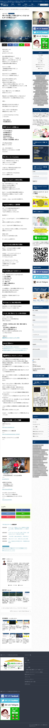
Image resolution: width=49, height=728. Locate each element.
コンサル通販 (45, 87)
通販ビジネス (45, 102)
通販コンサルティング (38, 102)
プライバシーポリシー (29, 679)
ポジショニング (43, 94)
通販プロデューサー (37, 103)
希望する (34, 362)
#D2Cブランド (39, 77)
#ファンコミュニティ (38, 81)
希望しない (35, 364)
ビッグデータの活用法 (44, 91)
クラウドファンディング (38, 87)
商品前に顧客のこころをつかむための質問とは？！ (15, 350)
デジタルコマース (7, 524)
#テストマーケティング (41, 78)
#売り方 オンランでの (16, 548)
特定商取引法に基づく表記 (30, 681)
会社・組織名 (35, 310)
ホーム (26, 657)
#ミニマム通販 (44, 83)
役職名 (34, 320)
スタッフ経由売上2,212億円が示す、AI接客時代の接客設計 (18, 542)
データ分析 (45, 88)
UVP (45, 86)
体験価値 (41, 96)
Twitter (16, 585)
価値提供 (45, 96)
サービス (19, 4)
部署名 (34, 315)
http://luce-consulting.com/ (8, 427)
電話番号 (34, 344)
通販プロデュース (44, 103)
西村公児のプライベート (32, 5)
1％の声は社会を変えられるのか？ (11, 346)
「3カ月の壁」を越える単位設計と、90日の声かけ (18, 536)
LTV (36, 86)
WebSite (10, 585)
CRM (47, 84)
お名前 (34, 171)
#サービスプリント (7, 548)
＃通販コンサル (40, 105)
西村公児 (9, 561)
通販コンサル (24, 548)
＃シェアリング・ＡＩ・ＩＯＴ (9, 550)
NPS (38, 86)
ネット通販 (40, 60)
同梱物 (35, 97)
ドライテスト (38, 90)
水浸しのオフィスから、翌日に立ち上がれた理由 (18, 538)
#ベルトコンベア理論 (37, 83)
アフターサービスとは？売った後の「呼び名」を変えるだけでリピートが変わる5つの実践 (18, 533)
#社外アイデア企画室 (41, 84)
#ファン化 (45, 81)
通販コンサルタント (43, 100)
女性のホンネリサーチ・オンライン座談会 (34, 672)
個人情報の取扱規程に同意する (39, 368)
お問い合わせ (45, 4)
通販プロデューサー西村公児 (40, 724)
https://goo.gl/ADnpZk (7, 489)
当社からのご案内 (36, 359)
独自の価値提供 (44, 97)
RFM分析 (41, 86)
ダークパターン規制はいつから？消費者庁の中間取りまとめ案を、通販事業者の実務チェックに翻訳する (18, 529)
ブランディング (37, 94)
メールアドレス (36, 176)
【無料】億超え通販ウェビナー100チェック (34, 669)
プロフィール (13, 4)
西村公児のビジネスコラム (26, 5)
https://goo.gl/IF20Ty (7, 499)
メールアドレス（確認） (37, 339)
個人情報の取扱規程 (37, 366)
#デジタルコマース (36, 80)
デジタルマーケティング (38, 88)
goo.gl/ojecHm (5, 479)
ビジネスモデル (36, 91)
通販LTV (46, 99)
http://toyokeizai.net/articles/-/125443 (11, 434)
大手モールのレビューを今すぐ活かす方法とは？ (20, 611)
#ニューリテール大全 (44, 80)
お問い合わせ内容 (36, 349)
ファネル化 (37, 93)
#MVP (44, 77)
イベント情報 (39, 4)
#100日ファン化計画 (39, 75)
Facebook (21, 585)
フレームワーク (43, 93)
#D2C (45, 75)
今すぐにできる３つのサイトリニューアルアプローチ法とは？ (14, 608)
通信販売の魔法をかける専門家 (38, 99)
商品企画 (39, 97)
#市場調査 (35, 84)
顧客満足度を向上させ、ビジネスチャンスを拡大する (15, 348)
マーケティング (36, 96)
